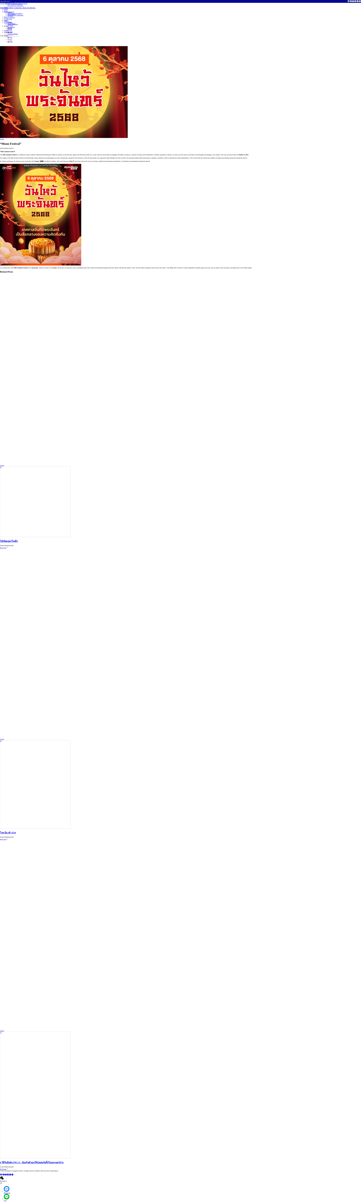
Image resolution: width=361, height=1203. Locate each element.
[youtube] (353, 2)
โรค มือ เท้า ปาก (8, 832)
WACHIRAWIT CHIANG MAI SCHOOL (18, 8)
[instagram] (357, 2)
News (5, 17)
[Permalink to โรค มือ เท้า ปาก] (35, 828)
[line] (351, 2)
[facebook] (348, 2)
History (10, 22)
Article (2, 139)
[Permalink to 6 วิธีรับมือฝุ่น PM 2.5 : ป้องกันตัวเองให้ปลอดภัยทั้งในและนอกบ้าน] (35, 1158)
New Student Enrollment (15, 13)
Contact (6, 30)
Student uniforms (13, 34)
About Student (8, 32)
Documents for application (15, 15)
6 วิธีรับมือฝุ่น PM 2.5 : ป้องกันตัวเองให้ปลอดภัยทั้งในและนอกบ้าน (31, 1162)
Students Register (9, 12)
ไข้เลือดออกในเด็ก (9, 541)
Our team (10, 25)
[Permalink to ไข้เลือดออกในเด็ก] (35, 536)
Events (6, 18)
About (6, 20)
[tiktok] (355, 2)
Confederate (11, 27)
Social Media (11, 24)
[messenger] (360, 2)
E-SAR (10, 29)
